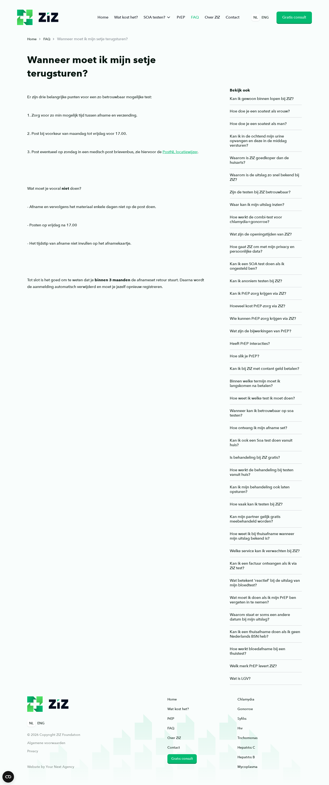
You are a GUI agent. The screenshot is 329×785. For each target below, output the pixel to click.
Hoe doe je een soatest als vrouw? (260, 111)
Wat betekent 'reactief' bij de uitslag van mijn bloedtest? (265, 582)
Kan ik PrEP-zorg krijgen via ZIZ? (258, 293)
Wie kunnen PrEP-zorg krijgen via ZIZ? (263, 318)
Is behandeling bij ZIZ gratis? (255, 457)
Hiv (240, 728)
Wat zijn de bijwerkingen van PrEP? (260, 331)
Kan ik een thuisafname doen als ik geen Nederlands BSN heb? (265, 634)
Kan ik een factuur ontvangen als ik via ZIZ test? (263, 565)
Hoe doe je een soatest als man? (258, 123)
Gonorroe (245, 709)
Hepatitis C (246, 747)
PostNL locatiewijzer (180, 152)
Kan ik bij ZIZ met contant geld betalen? (264, 368)
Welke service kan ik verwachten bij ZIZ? (265, 551)
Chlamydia (245, 699)
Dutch (38, 17)
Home (103, 17)
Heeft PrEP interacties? (250, 343)
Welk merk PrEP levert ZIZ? (253, 666)
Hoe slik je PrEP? (244, 356)
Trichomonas (247, 738)
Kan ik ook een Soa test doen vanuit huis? (261, 442)
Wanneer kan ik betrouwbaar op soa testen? (262, 413)
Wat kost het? (126, 17)
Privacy (32, 751)
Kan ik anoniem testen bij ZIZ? (256, 281)
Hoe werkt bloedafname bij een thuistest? (257, 651)
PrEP (181, 17)
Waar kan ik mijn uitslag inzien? (257, 204)
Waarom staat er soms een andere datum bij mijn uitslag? (260, 616)
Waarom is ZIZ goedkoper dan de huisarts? (259, 160)
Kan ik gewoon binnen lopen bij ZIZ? (262, 98)
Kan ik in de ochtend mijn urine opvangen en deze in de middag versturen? (258, 141)
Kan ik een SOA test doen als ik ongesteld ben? (257, 266)
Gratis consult (294, 17)
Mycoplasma (247, 767)
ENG (265, 17)
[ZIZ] (48, 704)
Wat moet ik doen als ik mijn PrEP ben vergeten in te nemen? (263, 599)
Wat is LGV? (240, 678)
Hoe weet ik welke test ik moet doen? (262, 398)
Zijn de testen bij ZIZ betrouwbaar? (260, 192)
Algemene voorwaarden (46, 743)
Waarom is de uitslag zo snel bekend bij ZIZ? (264, 177)
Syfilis (241, 718)
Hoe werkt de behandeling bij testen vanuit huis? (261, 472)
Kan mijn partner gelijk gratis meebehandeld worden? (255, 518)
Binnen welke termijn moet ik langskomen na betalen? (255, 383)
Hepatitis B (246, 757)
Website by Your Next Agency (50, 767)
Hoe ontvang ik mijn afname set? (258, 427)
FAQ (195, 17)
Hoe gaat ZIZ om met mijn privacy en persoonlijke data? (262, 249)
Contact (232, 17)
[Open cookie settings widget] (8, 777)
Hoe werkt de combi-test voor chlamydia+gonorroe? (256, 219)
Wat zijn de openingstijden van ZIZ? (261, 234)
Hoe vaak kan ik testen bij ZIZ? (256, 504)
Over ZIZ (212, 17)
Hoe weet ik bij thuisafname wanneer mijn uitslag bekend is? (262, 536)
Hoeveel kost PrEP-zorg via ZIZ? (257, 306)
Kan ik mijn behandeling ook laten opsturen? (260, 489)
